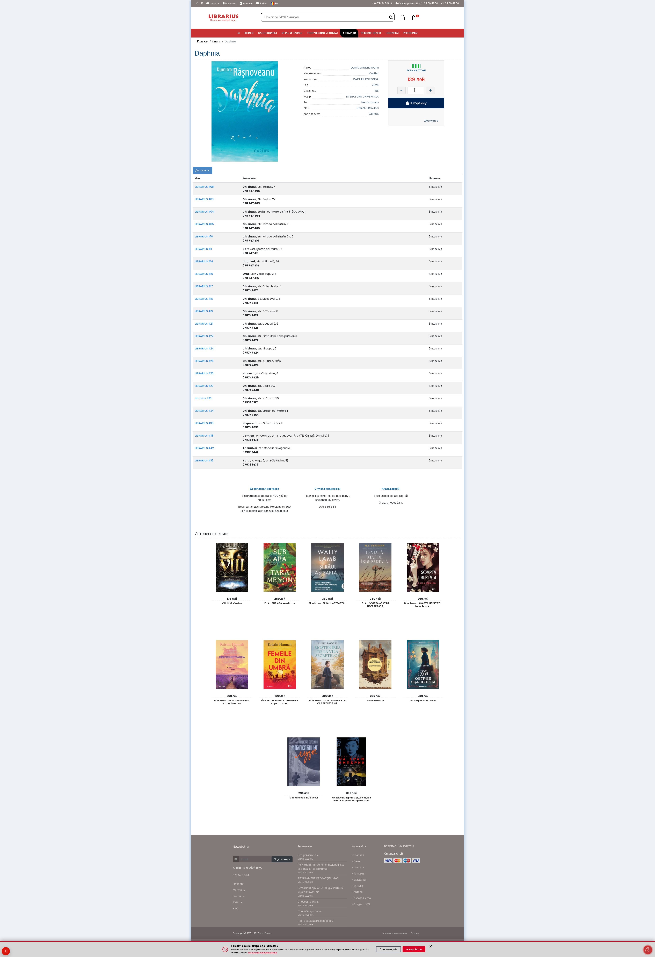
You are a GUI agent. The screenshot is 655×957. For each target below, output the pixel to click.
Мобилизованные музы (303, 797)
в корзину (418, 103)
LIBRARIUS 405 (204, 224)
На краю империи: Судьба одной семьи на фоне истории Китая (351, 799)
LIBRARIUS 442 (204, 448)
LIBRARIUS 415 (204, 274)
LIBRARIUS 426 (204, 373)
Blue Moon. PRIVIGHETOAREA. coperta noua (232, 702)
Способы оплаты (308, 902)
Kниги (216, 41)
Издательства (362, 898)
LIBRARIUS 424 (204, 348)
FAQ (235, 908)
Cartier (374, 73)
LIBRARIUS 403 (204, 199)
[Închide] (431, 946)
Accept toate (414, 949)
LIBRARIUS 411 (203, 249)
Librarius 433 (203, 398)
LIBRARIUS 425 (204, 361)
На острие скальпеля (423, 700)
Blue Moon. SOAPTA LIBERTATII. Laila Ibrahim (423, 605)
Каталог (358, 886)
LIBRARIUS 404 (204, 212)
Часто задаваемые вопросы (315, 921)
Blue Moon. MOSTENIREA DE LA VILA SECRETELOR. (327, 702)
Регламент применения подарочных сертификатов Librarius (321, 867)
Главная (202, 41)
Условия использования (395, 933)
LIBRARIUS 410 (204, 236)
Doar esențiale (388, 949)
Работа (263, 3)
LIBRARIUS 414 (204, 261)
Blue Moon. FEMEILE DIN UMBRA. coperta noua (280, 702)
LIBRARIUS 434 (204, 411)
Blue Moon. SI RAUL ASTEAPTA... (328, 603)
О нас (357, 861)
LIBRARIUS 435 (204, 423)
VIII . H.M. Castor (232, 603)
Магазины (230, 3)
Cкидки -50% (361, 904)
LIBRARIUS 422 (204, 336)
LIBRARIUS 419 (204, 311)
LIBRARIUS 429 (204, 386)
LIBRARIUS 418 (204, 299)
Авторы (358, 892)
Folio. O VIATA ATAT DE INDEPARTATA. (375, 605)
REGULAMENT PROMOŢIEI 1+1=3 (318, 878)
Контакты (247, 3)
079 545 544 (241, 875)
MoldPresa (266, 933)
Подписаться (282, 859)
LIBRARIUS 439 (204, 460)
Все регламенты (308, 855)
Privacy (415, 933)
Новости (214, 3)
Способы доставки (309, 911)
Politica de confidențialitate (262, 952)
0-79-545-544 (383, 3)
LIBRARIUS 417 (204, 286)
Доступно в (431, 120)
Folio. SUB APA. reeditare (279, 603)
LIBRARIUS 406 (204, 187)
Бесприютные (375, 700)
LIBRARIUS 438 (204, 436)
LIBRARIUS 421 (204, 324)
